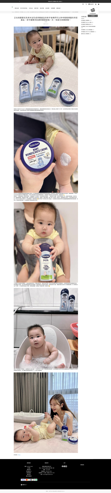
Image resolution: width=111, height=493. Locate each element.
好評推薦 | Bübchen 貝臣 (24, 12)
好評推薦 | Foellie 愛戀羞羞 (87, 29)
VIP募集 (28, 468)
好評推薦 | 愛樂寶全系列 (87, 24)
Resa (19, 454)
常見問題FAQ (28, 471)
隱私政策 (29, 474)
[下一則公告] (91, 1)
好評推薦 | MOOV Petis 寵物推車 (88, 31)
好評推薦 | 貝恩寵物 (86, 20)
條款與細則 (29, 472)
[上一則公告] (19, 1)
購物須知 (29, 469)
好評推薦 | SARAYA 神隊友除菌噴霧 (88, 27)
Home (13, 12)
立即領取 (93, 15)
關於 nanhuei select (29, 466)
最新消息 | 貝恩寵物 (86, 33)
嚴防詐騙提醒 (28, 476)
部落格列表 (17, 12)
